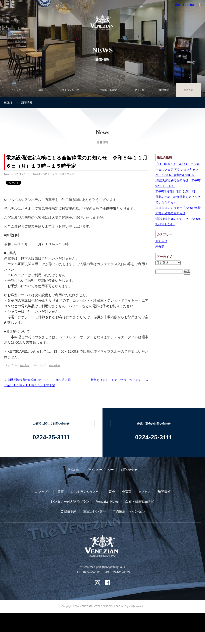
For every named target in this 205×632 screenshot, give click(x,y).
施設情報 (164, 491)
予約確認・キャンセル (129, 511)
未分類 (159, 246)
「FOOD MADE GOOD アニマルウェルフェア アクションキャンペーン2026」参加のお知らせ (177, 169)
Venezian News (107, 501)
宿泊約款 (73, 469)
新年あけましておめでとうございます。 (119, 379)
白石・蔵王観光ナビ (139, 501)
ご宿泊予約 (68, 511)
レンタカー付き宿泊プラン (70, 501)
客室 (60, 491)
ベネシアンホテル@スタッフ (58, 174)
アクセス (144, 491)
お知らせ (24, 365)
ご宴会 (110, 491)
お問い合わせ (129, 469)
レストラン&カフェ (84, 491)
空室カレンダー (94, 511)
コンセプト (43, 491)
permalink (54, 365)
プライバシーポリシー (100, 469)
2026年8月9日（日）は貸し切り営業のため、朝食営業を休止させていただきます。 (177, 197)
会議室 (126, 491)
